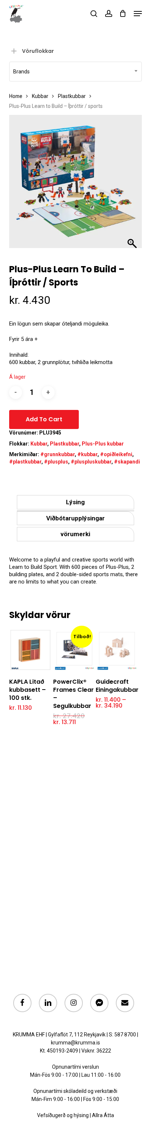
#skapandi (127, 462)
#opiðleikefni (116, 454)
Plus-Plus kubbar (103, 444)
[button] (138, 13)
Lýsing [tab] (75, 502)
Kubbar (40, 96)
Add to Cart (44, 419)
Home (15, 96)
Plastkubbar (72, 96)
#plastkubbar (25, 462)
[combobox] (75, 71)
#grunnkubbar (57, 454)
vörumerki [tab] (75, 534)
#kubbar (87, 454)
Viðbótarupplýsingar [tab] (75, 518)
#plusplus (56, 462)
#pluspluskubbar (91, 462)
